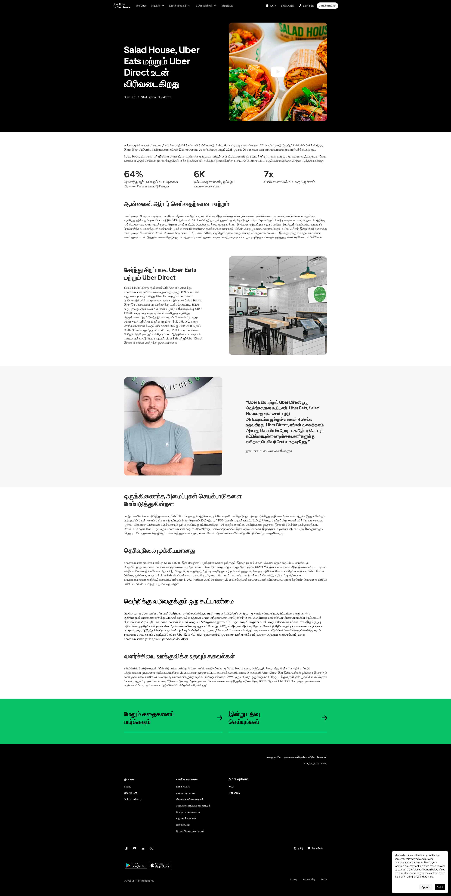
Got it (440, 887)
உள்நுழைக (308, 5)
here (430, 876)
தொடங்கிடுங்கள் (327, 5)
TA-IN (273, 5)
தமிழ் (300, 848)
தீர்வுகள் (155, 5)
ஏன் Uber (141, 5)
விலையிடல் (227, 5)
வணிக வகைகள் (177, 5)
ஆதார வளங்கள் (204, 5)
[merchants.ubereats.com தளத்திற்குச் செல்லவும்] (121, 5)
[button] (278, 71)
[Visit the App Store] (160, 866)
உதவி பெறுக (287, 5)
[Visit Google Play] (136, 865)
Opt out (425, 887)
